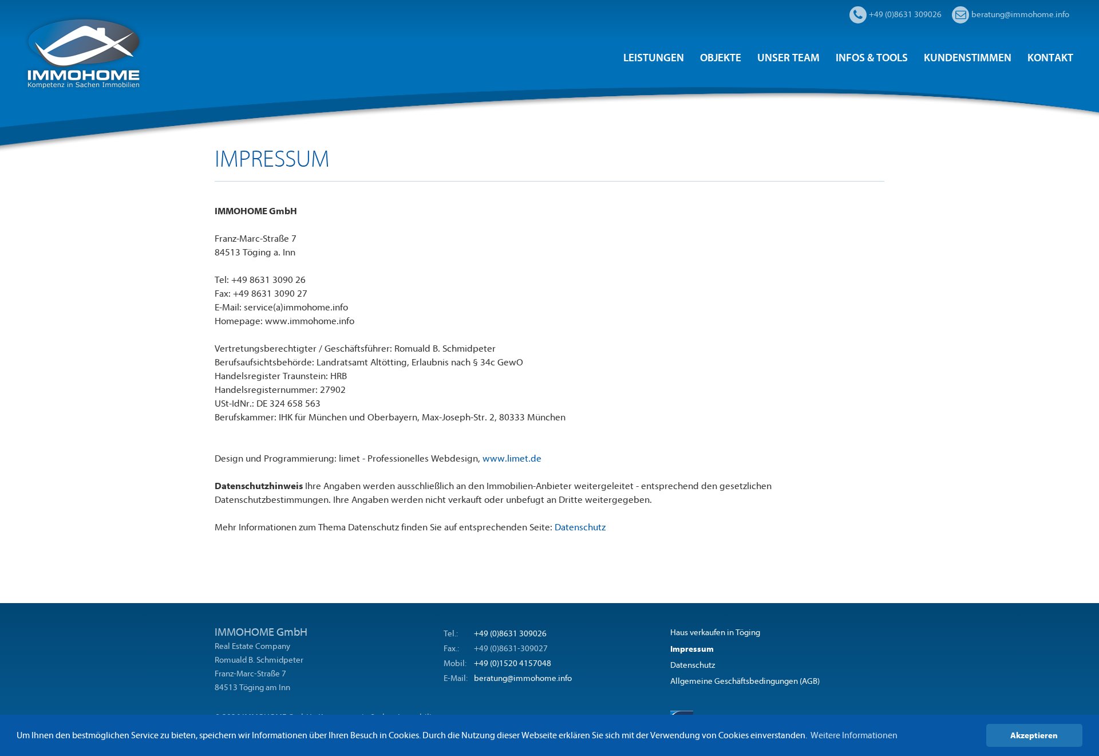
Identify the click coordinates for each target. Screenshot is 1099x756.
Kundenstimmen (967, 58)
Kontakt (1050, 58)
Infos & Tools (872, 58)
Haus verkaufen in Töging (715, 632)
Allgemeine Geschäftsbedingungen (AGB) (745, 681)
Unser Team (788, 58)
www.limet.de (512, 458)
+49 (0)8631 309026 (510, 634)
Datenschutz (580, 527)
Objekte (720, 58)
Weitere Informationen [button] (854, 735)
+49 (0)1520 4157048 (512, 663)
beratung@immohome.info (523, 678)
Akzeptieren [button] (1034, 735)
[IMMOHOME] (83, 52)
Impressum (692, 649)
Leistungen (653, 58)
